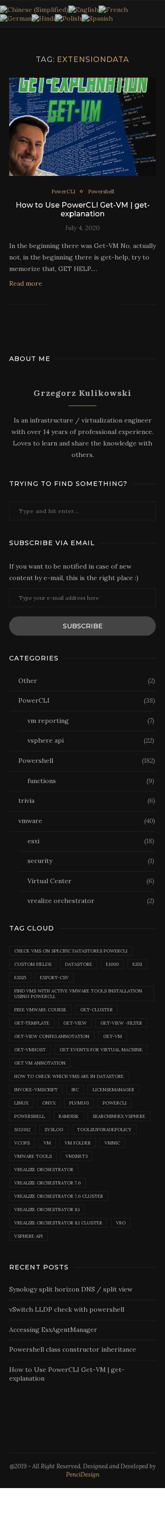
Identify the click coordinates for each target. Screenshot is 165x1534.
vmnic (112, 1143)
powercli (114, 1103)
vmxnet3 (77, 1156)
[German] (16, 18)
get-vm (112, 1036)
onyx (48, 1103)
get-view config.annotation (51, 1036)
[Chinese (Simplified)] (34, 9)
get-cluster (96, 1010)
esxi (91, 841)
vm (47, 1143)
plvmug (79, 1103)
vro (121, 1223)
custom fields (32, 964)
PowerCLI (63, 192)
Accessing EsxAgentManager (53, 1329)
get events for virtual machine (101, 1050)
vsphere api (91, 740)
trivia (86, 800)
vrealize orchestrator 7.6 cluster (58, 1196)
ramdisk (69, 1116)
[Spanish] (97, 18)
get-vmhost (30, 1050)
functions (91, 781)
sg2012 (22, 1130)
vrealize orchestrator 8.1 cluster (58, 1223)
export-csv (54, 978)
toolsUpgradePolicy (104, 1130)
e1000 (112, 964)
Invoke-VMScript (36, 1090)
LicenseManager (113, 1090)
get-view (75, 1023)
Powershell (101, 192)
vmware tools (33, 1156)
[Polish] (68, 18)
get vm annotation (40, 1063)
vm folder (78, 1143)
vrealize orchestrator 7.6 (47, 1183)
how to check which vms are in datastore (69, 1076)
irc (75, 1090)
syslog (53, 1130)
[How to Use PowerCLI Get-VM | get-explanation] (82, 126)
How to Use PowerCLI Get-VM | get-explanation (83, 209)
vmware (86, 821)
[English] (83, 9)
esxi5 (20, 978)
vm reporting (91, 720)
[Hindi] (43, 18)
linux (21, 1103)
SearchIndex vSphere (119, 1116)
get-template (32, 1023)
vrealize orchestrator (91, 901)
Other (86, 681)
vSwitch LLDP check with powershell (66, 1309)
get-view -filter (121, 1023)
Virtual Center (91, 881)
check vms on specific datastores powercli (70, 951)
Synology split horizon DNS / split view (70, 1289)
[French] (113, 9)
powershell (29, 1116)
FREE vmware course (40, 1010)
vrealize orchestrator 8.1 (47, 1210)
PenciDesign (82, 1474)
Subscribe (83, 626)
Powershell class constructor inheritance (72, 1349)
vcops (22, 1143)
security (91, 861)
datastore (78, 964)
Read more (25, 283)
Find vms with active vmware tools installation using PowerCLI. (78, 993)
